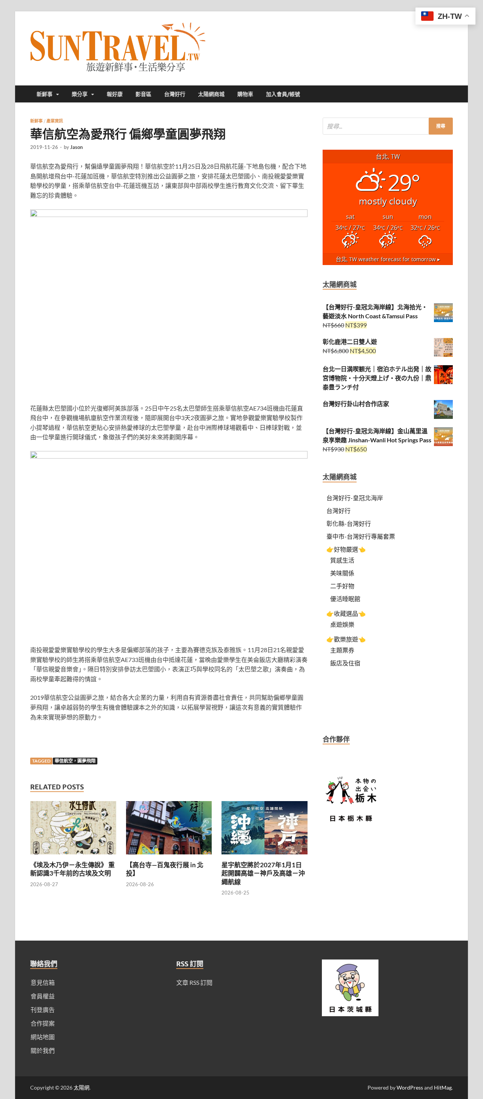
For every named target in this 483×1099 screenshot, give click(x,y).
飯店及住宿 (345, 663)
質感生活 (342, 560)
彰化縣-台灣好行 (348, 523)
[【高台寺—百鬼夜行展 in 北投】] (169, 856)
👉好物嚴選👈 (346, 549)
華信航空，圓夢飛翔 (75, 761)
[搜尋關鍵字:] (388, 126)
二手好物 (342, 585)
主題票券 (342, 650)
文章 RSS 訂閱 (194, 982)
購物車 (245, 94)
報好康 (115, 94)
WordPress (410, 1087)
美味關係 (342, 573)
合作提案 (43, 1023)
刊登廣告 (43, 1009)
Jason (76, 147)
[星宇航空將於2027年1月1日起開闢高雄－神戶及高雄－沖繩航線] (265, 856)
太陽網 (81, 1087)
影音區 (143, 94)
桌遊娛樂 (342, 624)
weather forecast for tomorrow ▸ (388, 259)
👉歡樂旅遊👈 (346, 639)
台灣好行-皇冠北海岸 (354, 497)
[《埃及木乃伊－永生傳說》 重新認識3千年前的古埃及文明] (73, 856)
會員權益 (43, 996)
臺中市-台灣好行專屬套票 (360, 536)
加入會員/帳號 (283, 94)
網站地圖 (43, 1036)
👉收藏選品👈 (346, 613)
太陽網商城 (211, 94)
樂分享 (80, 94)
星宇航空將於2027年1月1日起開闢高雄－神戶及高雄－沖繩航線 (263, 873)
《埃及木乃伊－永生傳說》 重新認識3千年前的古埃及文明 (72, 869)
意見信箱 (43, 982)
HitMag (443, 1087)
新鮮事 (44, 94)
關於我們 (43, 1050)
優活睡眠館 (345, 598)
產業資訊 (54, 121)
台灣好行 (174, 94)
